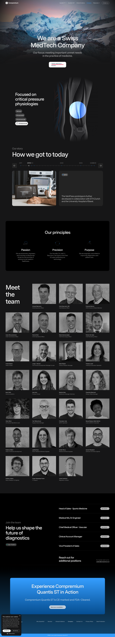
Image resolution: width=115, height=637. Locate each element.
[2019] (42, 165)
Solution (50, 621)
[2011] (20, 165)
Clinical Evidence (80, 3)
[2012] (26, 165)
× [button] (19, 615)
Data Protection (100, 621)
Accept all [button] (6, 630)
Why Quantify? (40, 621)
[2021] (48, 165)
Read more (5, 628)
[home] (12, 3)
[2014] (31, 165)
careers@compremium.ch (102, 561)
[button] (63, 3)
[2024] (64, 165)
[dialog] (11, 625)
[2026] (94, 165)
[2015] (37, 165)
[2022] (50, 165)
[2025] (80, 165)
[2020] (45, 165)
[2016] (39, 165)
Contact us (105, 3)
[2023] (59, 165)
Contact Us (79, 621)
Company (89, 3)
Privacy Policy (89, 621)
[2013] (28, 165)
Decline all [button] (15, 630)
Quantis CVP (71, 3)
